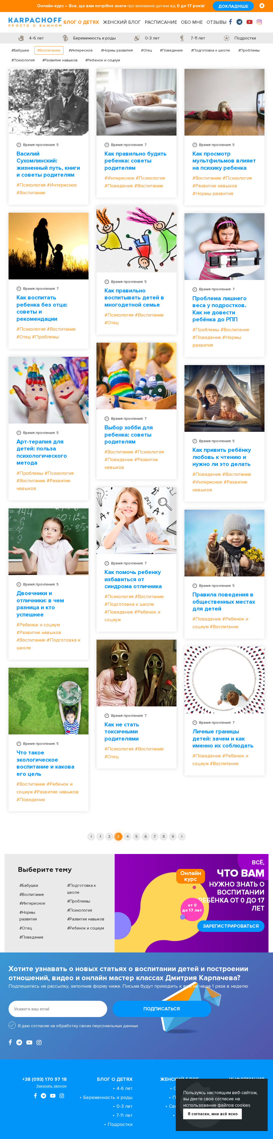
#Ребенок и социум (102, 60)
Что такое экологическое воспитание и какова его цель (45, 763)
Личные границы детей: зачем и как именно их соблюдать (223, 738)
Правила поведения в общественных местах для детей (223, 601)
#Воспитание (49, 50)
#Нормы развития (117, 50)
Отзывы (217, 22)
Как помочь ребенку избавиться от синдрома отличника (133, 579)
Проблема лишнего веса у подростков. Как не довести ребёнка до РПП (219, 309)
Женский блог (122, 22)
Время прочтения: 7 (129, 145)
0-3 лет (125, 1106)
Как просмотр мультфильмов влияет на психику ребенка (224, 161)
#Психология (23, 60)
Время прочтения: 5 (41, 145)
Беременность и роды (108, 1097)
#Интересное (81, 50)
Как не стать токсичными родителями (122, 731)
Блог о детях (81, 22)
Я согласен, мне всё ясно (213, 1114)
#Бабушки (20, 50)
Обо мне (192, 22)
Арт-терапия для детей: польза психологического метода (42, 452)
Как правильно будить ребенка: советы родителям (136, 161)
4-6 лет (125, 1088)
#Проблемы (249, 50)
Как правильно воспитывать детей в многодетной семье (134, 298)
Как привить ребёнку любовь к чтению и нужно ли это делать (221, 457)
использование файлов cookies (216, 1105)
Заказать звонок (51, 1086)
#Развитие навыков (60, 60)
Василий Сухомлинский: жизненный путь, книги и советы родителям (48, 165)
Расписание (161, 22)
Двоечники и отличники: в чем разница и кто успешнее (40, 604)
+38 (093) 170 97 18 (44, 1079)
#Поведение (171, 50)
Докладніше (233, 6)
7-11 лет (124, 1115)
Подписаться (161, 1009)
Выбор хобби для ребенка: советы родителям (129, 434)
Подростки (120, 1124)
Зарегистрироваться (231, 926)
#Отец (146, 50)
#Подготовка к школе (210, 50)
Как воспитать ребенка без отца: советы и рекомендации (42, 308)
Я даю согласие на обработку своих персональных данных (78, 1026)
